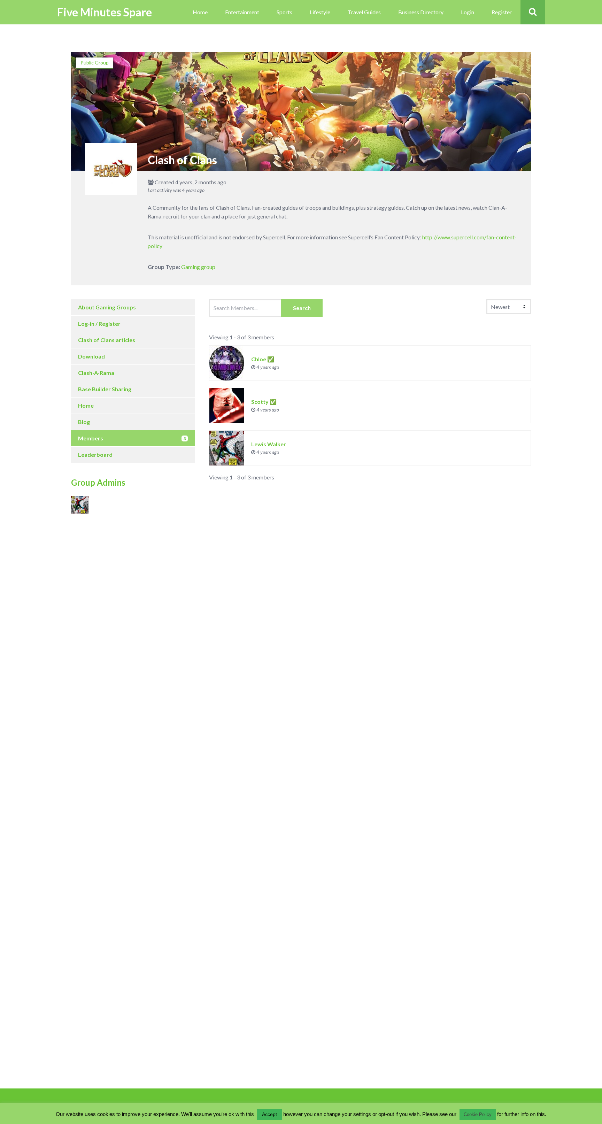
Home (200, 12)
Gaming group (198, 266)
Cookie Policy (478, 1114)
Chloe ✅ (262, 359)
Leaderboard (95, 454)
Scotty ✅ (264, 401)
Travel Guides (364, 12)
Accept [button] (269, 1114)
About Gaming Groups (107, 307)
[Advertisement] (113, 584)
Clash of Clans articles (106, 340)
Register (502, 12)
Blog (84, 421)
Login (467, 12)
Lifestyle (320, 12)
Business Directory (420, 12)
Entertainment (242, 12)
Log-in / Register (99, 323)
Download (91, 356)
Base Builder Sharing (104, 389)
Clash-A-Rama (96, 372)
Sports (284, 12)
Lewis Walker (268, 444)
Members (132, 438)
